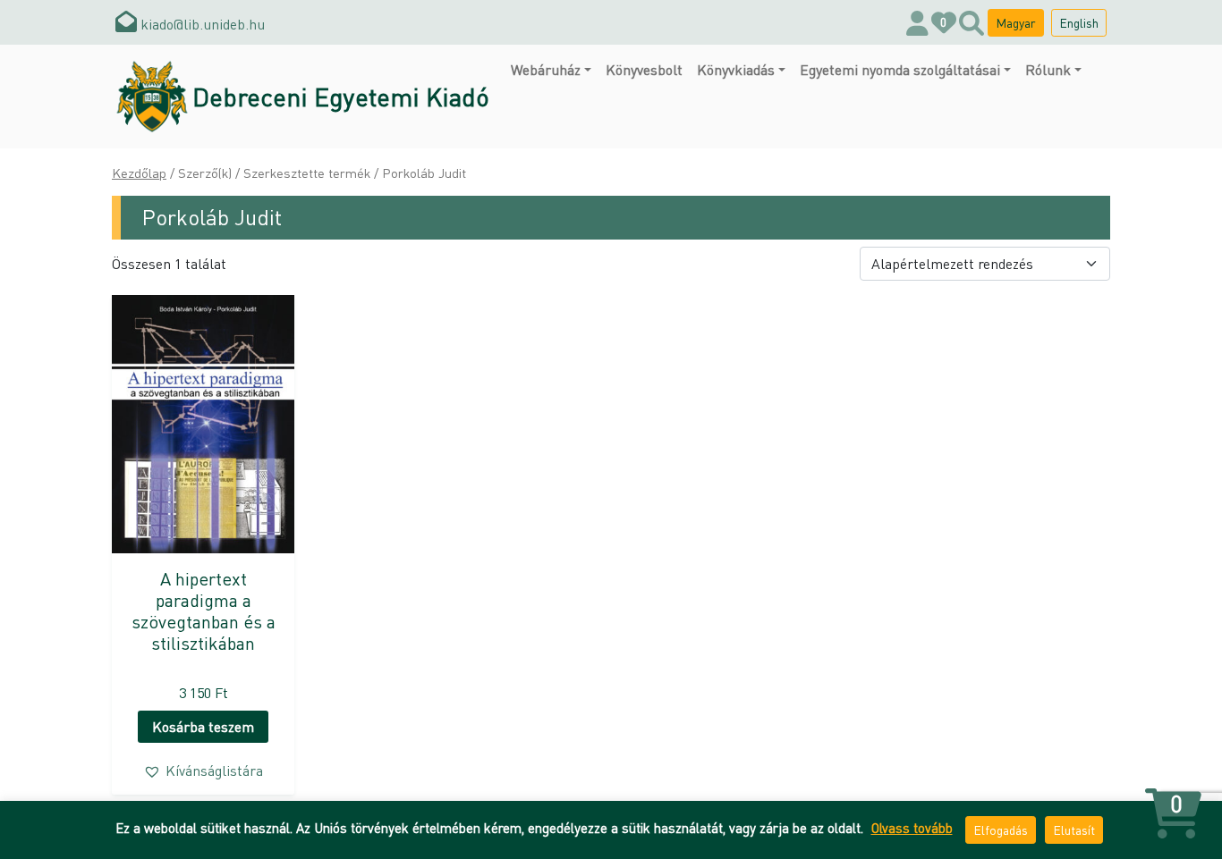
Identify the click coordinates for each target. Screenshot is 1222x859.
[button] (203, 770)
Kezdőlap (139, 172)
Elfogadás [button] (1000, 829)
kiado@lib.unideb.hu (201, 23)
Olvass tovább (912, 828)
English (1079, 22)
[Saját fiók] (917, 22)
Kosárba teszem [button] (203, 726)
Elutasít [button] (1074, 829)
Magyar (1016, 22)
